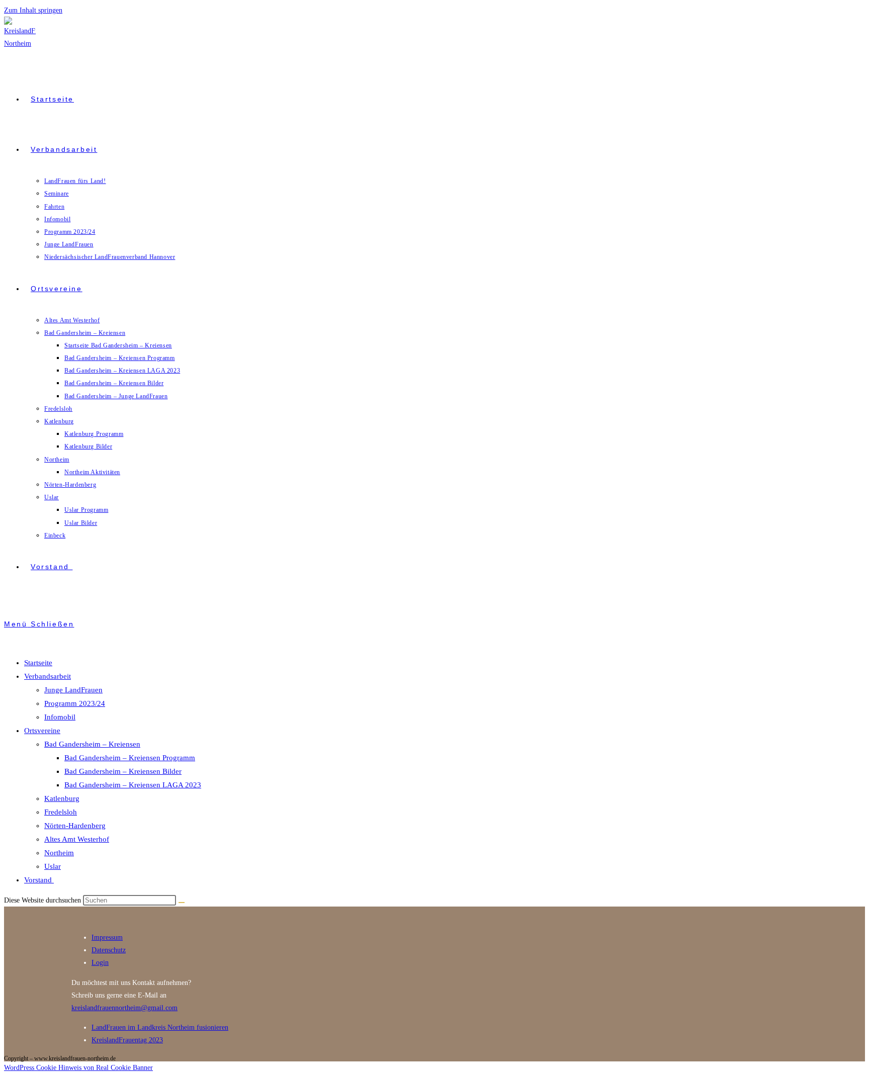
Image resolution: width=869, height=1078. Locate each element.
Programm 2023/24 (74, 703)
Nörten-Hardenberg (75, 826)
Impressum (107, 937)
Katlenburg (61, 798)
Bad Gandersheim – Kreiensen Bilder (123, 771)
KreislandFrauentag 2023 (127, 1040)
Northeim (59, 853)
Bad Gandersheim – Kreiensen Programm (129, 758)
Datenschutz (109, 950)
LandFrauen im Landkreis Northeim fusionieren (160, 1027)
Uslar (52, 866)
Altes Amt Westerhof (76, 839)
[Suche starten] (181, 903)
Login (100, 962)
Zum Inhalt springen (33, 10)
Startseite (38, 663)
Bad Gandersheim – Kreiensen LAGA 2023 (132, 785)
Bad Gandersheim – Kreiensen (92, 744)
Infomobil (59, 717)
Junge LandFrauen (73, 690)
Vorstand (39, 880)
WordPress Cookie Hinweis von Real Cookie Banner (78, 1067)
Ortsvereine (42, 731)
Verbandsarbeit (47, 676)
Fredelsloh (60, 812)
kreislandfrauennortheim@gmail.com (124, 1008)
